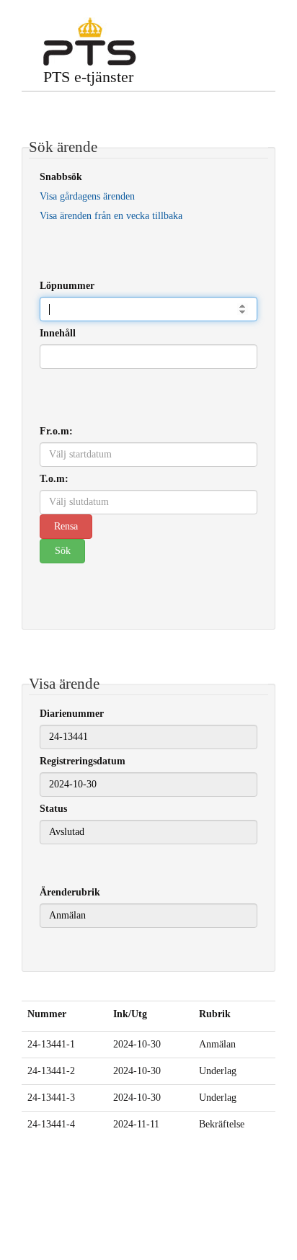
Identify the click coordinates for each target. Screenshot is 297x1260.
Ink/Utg (130, 1014)
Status (53, 808)
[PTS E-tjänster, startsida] (89, 41)
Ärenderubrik (70, 892)
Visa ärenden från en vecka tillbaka (111, 215)
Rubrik (215, 1014)
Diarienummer (72, 713)
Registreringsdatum (82, 761)
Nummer (46, 1014)
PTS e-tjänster (88, 77)
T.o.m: (54, 478)
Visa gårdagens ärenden (87, 196)
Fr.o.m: (56, 431)
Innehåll (58, 333)
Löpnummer (67, 285)
